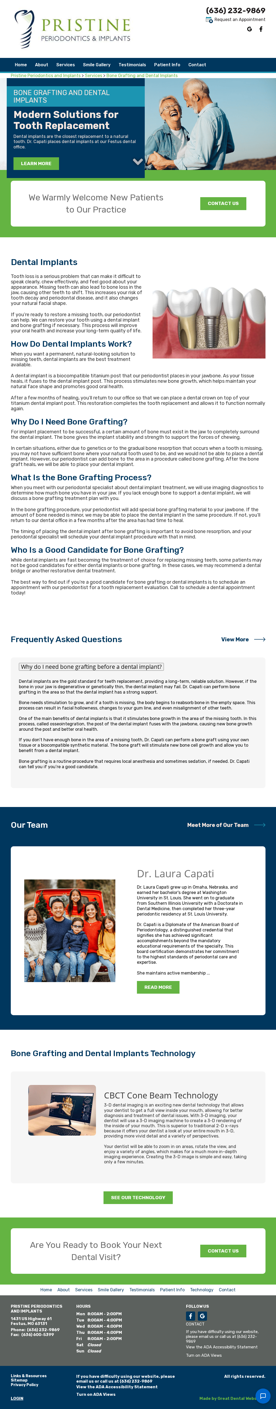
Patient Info (172, 1289)
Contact (197, 64)
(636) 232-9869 (235, 10)
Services (65, 64)
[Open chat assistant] (263, 1396)
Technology (201, 1289)
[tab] (138, 667)
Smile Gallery (97, 64)
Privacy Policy (24, 1385)
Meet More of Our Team (218, 825)
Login (17, 1398)
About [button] (41, 64)
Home (21, 64)
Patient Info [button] (167, 64)
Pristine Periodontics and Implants (46, 75)
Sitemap (19, 1380)
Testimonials (132, 64)
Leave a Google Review (249, 29)
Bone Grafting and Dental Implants (142, 75)
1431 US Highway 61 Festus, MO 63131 (31, 1321)
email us (206, 1336)
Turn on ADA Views (204, 1355)
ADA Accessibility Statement (230, 1347)
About (63, 1289)
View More (235, 639)
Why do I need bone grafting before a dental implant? (91, 666)
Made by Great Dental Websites (232, 1398)
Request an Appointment (239, 19)
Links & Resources (29, 1376)
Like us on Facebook (260, 29)
